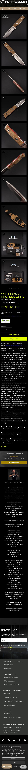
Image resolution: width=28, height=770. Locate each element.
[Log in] (2, 8)
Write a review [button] (14, 462)
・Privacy (6, 693)
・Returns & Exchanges (12, 717)
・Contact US (8, 713)
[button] (24, 8)
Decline (13, 762)
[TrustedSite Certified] (5, 321)
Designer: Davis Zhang (14, 482)
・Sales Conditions (10, 697)
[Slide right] (18, 288)
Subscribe (14, 650)
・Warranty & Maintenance (13, 701)
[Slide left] (9, 288)
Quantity (3, 326)
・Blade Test (8, 664)
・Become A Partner (10, 677)
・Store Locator (9, 681)
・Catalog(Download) (11, 685)
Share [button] (4, 446)
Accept (13, 758)
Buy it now (14, 338)
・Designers (7, 668)
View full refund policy (14, 345)
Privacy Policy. (12, 755)
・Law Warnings (9, 705)
